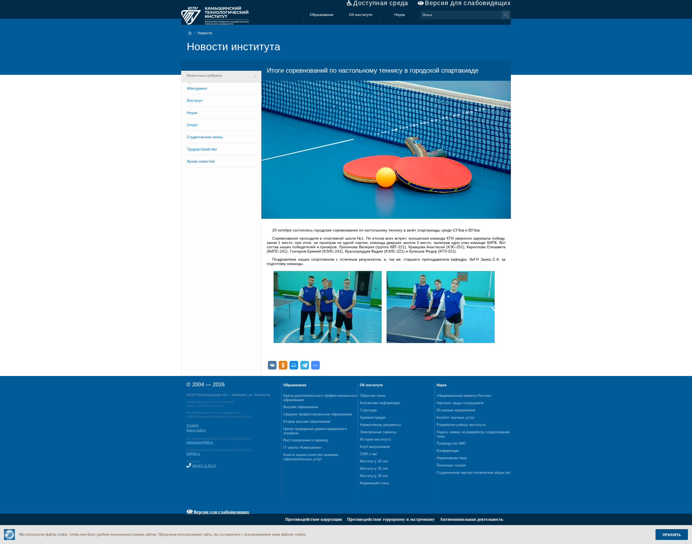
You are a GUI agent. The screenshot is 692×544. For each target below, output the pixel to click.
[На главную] (191, 33)
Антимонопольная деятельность (471, 519)
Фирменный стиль (374, 483)
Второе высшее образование (306, 421)
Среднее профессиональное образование (317, 414)
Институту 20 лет (374, 461)
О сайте (193, 425)
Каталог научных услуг (456, 417)
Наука (399, 14)
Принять (672, 534)
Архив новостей (201, 161)
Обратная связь (373, 396)
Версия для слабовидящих (468, 3)
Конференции (448, 451)
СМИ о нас (368, 454)
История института (375, 439)
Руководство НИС (451, 443)
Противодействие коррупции (313, 519)
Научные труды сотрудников (460, 403)
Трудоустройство (202, 149)
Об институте (360, 14)
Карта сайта (196, 430)
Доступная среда (380, 3)
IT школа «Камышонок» (302, 447)
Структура (368, 410)
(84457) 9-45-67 (204, 466)
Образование (322, 14)
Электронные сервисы (378, 432)
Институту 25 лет (374, 468)
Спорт (192, 125)
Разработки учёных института (461, 425)
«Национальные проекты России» (464, 396)
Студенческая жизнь (205, 137)
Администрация (372, 417)
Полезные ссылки (451, 465)
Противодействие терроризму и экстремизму (391, 519)
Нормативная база (452, 458)
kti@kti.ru (193, 454)
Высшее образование (300, 407)
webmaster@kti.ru (200, 442)
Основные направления (456, 410)
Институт (194, 100)
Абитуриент (197, 88)
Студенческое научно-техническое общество (473, 473)
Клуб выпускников (375, 447)
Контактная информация (380, 403)
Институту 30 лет (374, 476)
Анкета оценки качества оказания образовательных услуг (310, 457)
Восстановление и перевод (305, 440)
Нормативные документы (380, 425)
